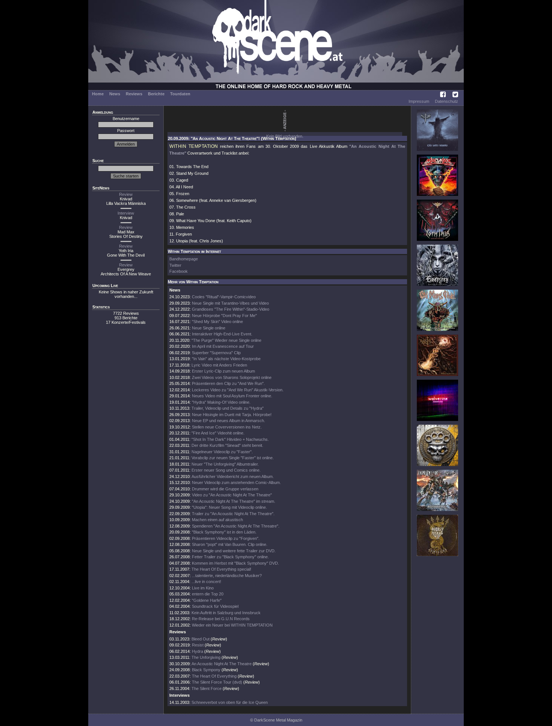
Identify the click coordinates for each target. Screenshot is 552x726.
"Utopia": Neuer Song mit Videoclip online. (229, 507)
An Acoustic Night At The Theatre (222, 663)
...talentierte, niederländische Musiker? (227, 575)
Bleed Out (201, 639)
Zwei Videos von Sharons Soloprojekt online (231, 377)
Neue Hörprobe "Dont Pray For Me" (224, 315)
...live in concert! (206, 581)
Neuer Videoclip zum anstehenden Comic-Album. (236, 482)
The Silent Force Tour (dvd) (217, 682)
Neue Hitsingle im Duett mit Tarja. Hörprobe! (231, 414)
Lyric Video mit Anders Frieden (219, 365)
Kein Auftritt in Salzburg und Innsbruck (226, 612)
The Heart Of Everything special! (221, 569)
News (114, 94)
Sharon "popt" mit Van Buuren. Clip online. (229, 544)
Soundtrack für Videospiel (215, 606)
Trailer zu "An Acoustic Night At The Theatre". (233, 513)
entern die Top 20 (207, 594)
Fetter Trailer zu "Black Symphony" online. (230, 557)
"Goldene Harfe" (207, 600)
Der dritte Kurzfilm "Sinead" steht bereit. (227, 445)
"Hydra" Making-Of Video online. (221, 402)
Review (126, 194)
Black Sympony (206, 669)
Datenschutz (446, 101)
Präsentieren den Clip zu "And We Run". (228, 383)
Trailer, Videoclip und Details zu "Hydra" (228, 408)
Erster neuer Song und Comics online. (226, 470)
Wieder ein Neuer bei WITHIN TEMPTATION (232, 625)
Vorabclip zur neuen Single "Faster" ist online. (233, 457)
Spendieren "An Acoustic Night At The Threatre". (235, 526)
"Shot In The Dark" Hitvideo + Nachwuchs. (230, 439)
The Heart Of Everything (214, 676)
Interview (126, 213)
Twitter (175, 265)
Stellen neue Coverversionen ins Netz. (227, 427)
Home (98, 94)
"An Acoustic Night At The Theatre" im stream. (233, 501)
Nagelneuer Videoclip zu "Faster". (222, 451)
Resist (198, 645)
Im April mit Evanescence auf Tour (223, 346)
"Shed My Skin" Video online (217, 321)
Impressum (419, 101)
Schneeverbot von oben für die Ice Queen (230, 702)
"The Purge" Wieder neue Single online (226, 340)
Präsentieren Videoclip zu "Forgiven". (225, 538)
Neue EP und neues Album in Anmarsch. (228, 420)
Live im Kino (203, 588)
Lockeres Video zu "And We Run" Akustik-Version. (238, 390)
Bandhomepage (183, 259)
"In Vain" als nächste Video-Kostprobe (226, 358)
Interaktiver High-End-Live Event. (222, 334)
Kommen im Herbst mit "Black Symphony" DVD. (235, 563)
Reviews (134, 94)
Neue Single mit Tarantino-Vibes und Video (230, 303)
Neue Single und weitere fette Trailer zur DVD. (234, 551)
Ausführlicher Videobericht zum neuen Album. (233, 476)
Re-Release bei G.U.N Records (221, 618)
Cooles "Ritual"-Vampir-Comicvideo (224, 297)
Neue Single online (208, 328)
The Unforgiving (206, 657)
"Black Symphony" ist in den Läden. (224, 532)
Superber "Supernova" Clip (216, 352)
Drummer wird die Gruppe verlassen (225, 489)
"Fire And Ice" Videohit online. (218, 433)
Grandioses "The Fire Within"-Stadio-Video (230, 309)
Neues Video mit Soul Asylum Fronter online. (232, 396)
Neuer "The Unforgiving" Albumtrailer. (225, 464)
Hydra (197, 651)
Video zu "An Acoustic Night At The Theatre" (232, 495)
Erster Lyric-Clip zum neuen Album (223, 371)
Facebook (178, 271)
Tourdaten (180, 94)
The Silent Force (207, 688)
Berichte (156, 94)
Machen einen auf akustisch (217, 519)
